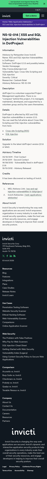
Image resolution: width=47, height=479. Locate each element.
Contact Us (7, 406)
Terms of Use (7, 470)
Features (6, 276)
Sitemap (30, 470)
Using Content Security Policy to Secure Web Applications (23, 358)
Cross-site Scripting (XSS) (17, 131)
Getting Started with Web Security (18, 349)
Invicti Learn (8, 295)
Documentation (9, 410)
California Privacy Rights (31, 466)
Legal (4, 466)
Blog (4, 273)
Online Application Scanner (14, 326)
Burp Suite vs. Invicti (11, 375)
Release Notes (9, 291)
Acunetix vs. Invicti (11, 371)
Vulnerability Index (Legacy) (14, 353)
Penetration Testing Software (15, 307)
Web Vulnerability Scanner (14, 318)
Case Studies (8, 288)
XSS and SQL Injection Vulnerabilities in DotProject (23, 24)
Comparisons (8, 322)
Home (4, 22)
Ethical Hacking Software (13, 315)
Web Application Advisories (20, 22)
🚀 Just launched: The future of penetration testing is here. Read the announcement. (23, 3)
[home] (6, 15)
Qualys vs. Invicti (10, 386)
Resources (7, 417)
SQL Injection (12, 134)
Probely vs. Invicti (10, 383)
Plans (4, 284)
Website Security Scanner (14, 311)
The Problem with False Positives (17, 338)
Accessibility (19, 470)
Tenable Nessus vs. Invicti (14, 390)
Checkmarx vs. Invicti (12, 379)
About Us (6, 402)
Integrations (7, 280)
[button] (39, 9)
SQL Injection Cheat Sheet (14, 345)
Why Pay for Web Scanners (14, 342)
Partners (6, 421)
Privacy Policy (14, 466)
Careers (5, 413)
